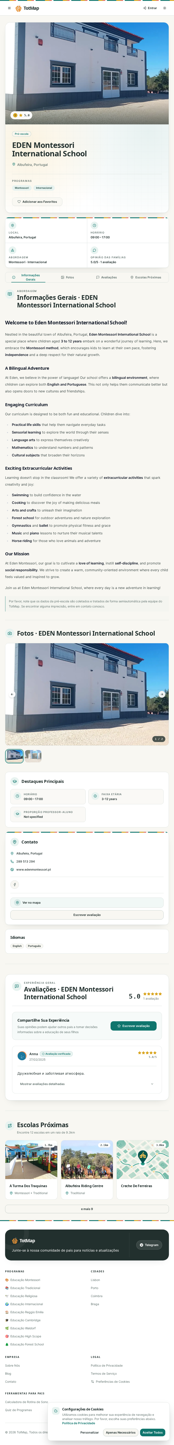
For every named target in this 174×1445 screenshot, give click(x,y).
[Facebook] (14, 884)
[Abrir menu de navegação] (9, 8)
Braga (95, 1304)
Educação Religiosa (21, 1296)
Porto (94, 1288)
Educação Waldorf (20, 1328)
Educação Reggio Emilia (24, 1312)
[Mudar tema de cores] (164, 8)
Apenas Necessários (121, 1432)
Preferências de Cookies (113, 1381)
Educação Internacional (24, 1304)
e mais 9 (87, 1209)
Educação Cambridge (23, 1320)
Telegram (152, 1245)
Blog (8, 1373)
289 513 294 (25, 861)
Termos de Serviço (104, 1373)
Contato (10, 1381)
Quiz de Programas (18, 1410)
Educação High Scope (23, 1336)
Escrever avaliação (87, 915)
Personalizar (89, 1432)
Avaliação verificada (57, 1053)
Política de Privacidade (107, 1365)
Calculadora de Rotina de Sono (26, 1402)
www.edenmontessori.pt (33, 869)
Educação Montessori (22, 1280)
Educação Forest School (24, 1344)
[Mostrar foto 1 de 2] (14, 756)
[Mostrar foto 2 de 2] (33, 756)
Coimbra (96, 1296)
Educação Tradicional (22, 1288)
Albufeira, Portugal (29, 853)
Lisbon (95, 1280)
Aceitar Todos (153, 1432)
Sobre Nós (12, 1365)
